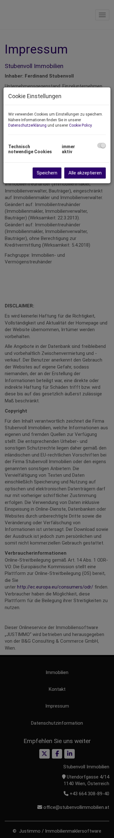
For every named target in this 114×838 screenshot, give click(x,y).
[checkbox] (101, 145)
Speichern (47, 173)
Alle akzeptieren (85, 173)
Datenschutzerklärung (27, 125)
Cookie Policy (80, 125)
